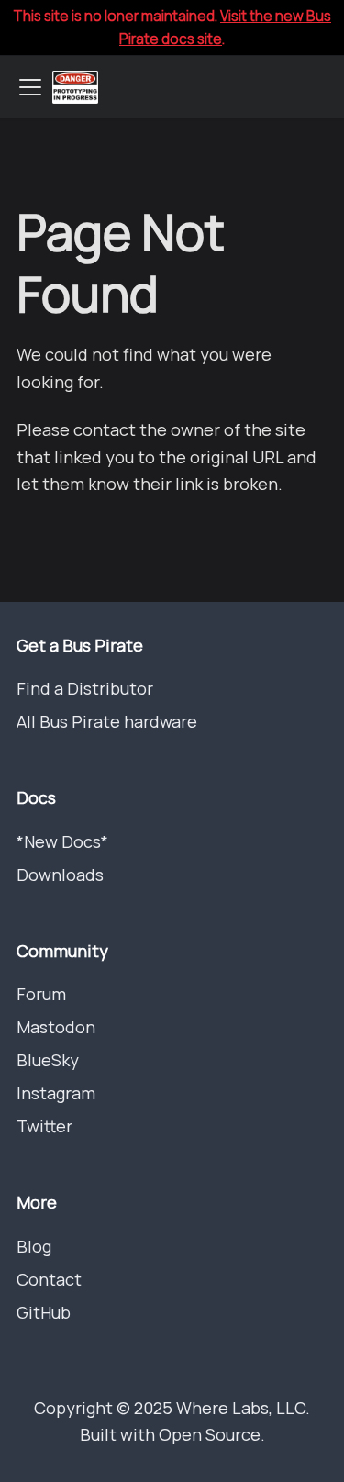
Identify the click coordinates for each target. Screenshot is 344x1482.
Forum (41, 994)
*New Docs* (62, 841)
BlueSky (48, 1060)
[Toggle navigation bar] (30, 87)
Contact (49, 1279)
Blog (34, 1246)
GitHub (44, 1312)
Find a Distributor (85, 688)
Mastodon (56, 1027)
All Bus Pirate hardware (107, 721)
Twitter (44, 1126)
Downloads (60, 875)
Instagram (56, 1093)
